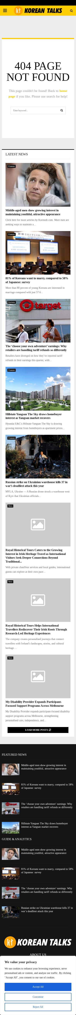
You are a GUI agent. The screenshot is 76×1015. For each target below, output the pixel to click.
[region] (38, 985)
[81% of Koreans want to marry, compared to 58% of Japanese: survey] (38, 253)
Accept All (38, 986)
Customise (38, 996)
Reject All (38, 1007)
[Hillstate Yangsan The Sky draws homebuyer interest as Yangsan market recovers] (38, 389)
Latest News (17, 154)
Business (11, 302)
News (10, 506)
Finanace (11, 166)
